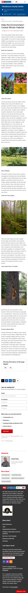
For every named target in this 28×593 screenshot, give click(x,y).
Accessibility (14, 587)
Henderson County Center (12, 6)
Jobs (3, 527)
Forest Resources (16, 475)
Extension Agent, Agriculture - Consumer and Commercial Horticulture (17, 462)
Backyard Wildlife (6, 481)
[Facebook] (4, 561)
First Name (4, 399)
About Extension (7, 524)
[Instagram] (7, 561)
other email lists (15, 436)
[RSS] (10, 561)
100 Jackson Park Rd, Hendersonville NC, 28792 (14, 10)
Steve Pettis (10, 30)
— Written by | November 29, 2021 (12, 30)
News (2, 19)
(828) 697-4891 (8, 14)
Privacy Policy (9, 440)
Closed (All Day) (21, 14)
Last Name (4, 405)
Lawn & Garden (5, 478)
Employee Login (21, 591)
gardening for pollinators (18, 478)
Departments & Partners (9, 529)
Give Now (5, 541)
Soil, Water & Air (6, 475)
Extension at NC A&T (8, 538)
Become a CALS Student (9, 536)
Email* (3, 393)
